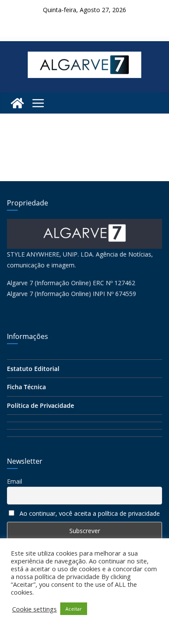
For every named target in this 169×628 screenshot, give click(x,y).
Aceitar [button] (73, 608)
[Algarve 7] (17, 103)
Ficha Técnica (26, 387)
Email (14, 481)
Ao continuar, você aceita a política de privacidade (90, 513)
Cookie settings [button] (34, 609)
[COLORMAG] (84, 224)
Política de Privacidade (40, 405)
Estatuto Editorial (33, 368)
